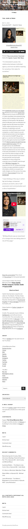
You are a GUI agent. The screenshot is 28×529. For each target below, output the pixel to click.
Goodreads (5, 377)
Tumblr (22, 284)
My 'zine (4, 371)
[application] (14, 51)
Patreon (22, 422)
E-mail (4, 366)
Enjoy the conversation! (8, 275)
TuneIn (15, 58)
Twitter (14, 307)
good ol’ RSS (8, 286)
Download (21, 56)
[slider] (23, 51)
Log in (4, 436)
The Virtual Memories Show (12, 3)
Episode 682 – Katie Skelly (18, 467)
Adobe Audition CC (7, 326)
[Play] (4, 51)
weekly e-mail (12, 407)
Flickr (3, 375)
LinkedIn (19, 307)
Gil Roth (9, 338)
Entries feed (5, 440)
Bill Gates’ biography (11, 163)
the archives (7, 277)
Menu (14, 12)
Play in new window (12, 56)
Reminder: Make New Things (18, 470)
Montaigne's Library (7, 373)
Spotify (10, 58)
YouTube (16, 284)
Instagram (11, 284)
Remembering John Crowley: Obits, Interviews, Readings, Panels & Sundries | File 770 (13, 458)
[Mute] (19, 51)
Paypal (20, 424)
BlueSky (4, 284)
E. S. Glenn (5, 470)
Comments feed (6, 443)
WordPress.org (6, 446)
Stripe (4, 426)
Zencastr (17, 319)
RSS (19, 58)
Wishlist (4, 379)
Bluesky (4, 356)
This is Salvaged (14, 301)
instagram (20, 328)
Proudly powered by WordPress (10, 525)
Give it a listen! (12, 173)
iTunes (14, 282)
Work (3, 381)
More (22, 58)
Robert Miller (5, 473)
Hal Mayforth (5, 315)
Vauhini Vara (21, 112)
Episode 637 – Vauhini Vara (12, 25)
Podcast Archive (6, 348)
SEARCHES (5, 175)
